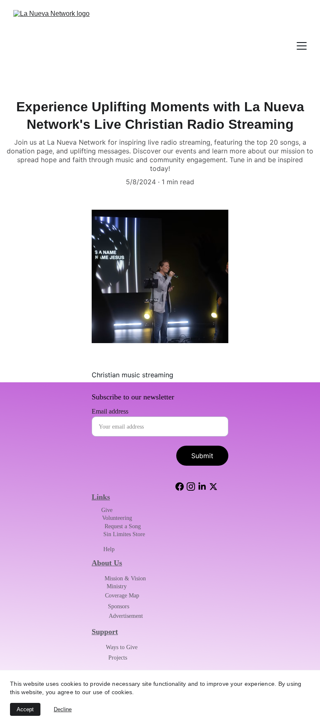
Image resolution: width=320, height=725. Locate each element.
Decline (63, 709)
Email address (110, 411)
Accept (25, 709)
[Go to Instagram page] (191, 486)
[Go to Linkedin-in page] (202, 486)
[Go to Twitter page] (213, 486)
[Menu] (302, 46)
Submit (202, 456)
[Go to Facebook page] (179, 486)
